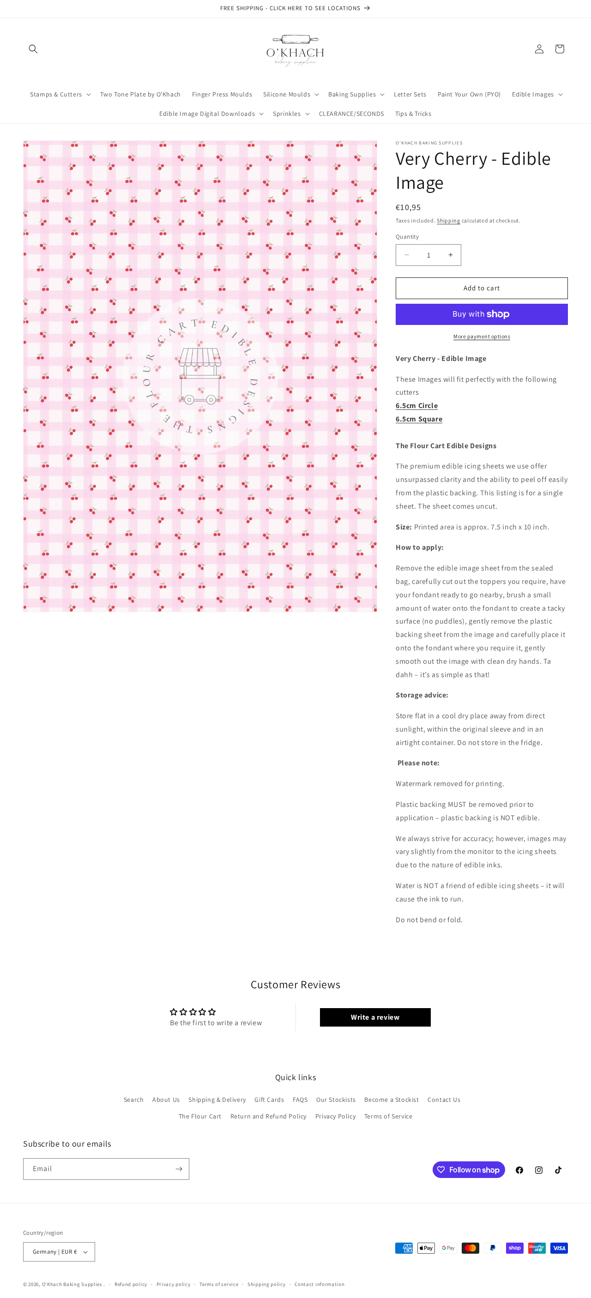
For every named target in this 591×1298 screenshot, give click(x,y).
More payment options (481, 336)
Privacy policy (174, 1284)
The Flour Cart (200, 1116)
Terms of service (218, 1284)
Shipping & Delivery (217, 1099)
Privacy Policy (335, 1116)
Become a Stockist (391, 1099)
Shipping (448, 220)
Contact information (319, 1284)
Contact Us (444, 1099)
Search (134, 1099)
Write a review (375, 1017)
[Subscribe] (179, 1169)
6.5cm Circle (417, 405)
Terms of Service (388, 1116)
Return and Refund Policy (268, 1116)
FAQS (300, 1099)
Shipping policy (266, 1284)
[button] (33, 49)
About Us (166, 1099)
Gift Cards (269, 1099)
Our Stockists (336, 1099)
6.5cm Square (419, 419)
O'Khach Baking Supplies (72, 1284)
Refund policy (131, 1284)
